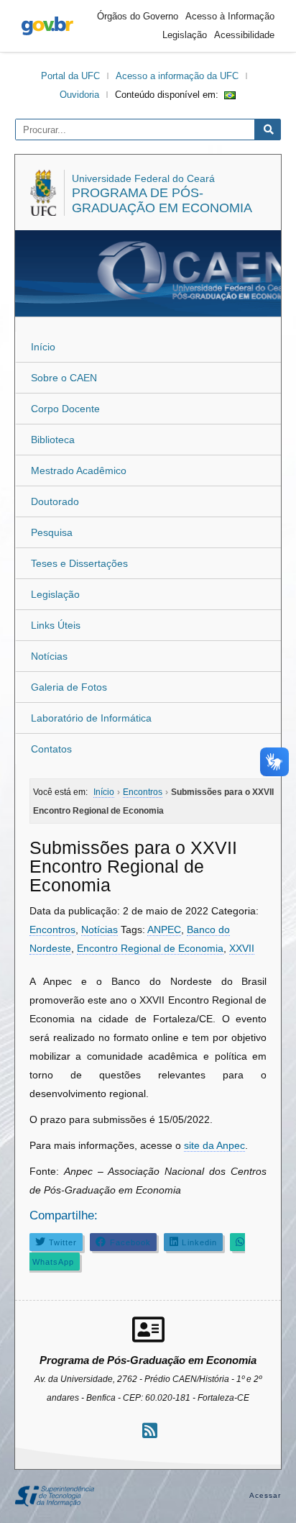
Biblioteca (53, 439)
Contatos (51, 749)
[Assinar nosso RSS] (149, 1430)
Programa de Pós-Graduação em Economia (162, 200)
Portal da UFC (70, 76)
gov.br (47, 26)
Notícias (49, 656)
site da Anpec (214, 1145)
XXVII (241, 948)
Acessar (265, 1495)
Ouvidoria (79, 94)
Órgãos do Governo (137, 16)
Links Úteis (55, 625)
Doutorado (55, 501)
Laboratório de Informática (91, 718)
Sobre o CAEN (64, 377)
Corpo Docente (65, 408)
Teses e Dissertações (79, 563)
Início (43, 347)
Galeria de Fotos (69, 687)
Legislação (184, 34)
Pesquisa (52, 532)
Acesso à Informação (229, 16)
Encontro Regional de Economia (150, 948)
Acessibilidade (244, 34)
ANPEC (164, 929)
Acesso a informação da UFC (177, 76)
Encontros (52, 929)
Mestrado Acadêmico (78, 470)
